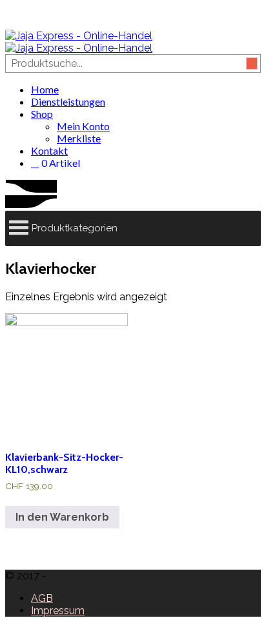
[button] (75, 228)
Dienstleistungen (68, 101)
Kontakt (49, 150)
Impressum (58, 610)
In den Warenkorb (62, 517)
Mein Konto (83, 126)
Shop (42, 114)
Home (45, 89)
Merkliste (79, 138)
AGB (42, 598)
